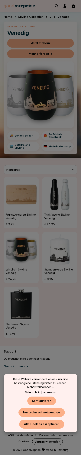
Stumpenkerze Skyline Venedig (58, 271)
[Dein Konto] (65, 6)
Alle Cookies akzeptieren (42, 424)
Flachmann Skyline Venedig (17, 326)
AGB (11, 435)
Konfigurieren (41, 401)
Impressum (65, 435)
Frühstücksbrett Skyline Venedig (21, 216)
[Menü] (48, 6)
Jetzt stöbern (40, 43)
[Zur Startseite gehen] (19, 6)
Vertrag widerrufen (47, 441)
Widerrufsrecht (26, 435)
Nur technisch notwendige (41, 412)
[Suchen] (56, 6)
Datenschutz (47, 435)
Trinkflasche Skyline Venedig (57, 216)
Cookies (23, 441)
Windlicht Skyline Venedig (16, 271)
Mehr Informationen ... (40, 387)
